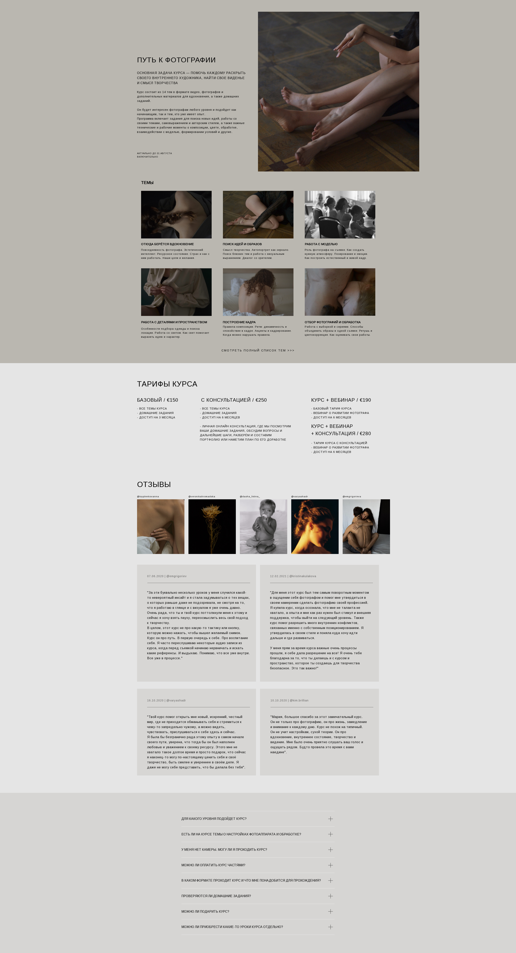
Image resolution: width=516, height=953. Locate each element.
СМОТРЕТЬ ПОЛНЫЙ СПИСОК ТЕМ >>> (258, 350)
